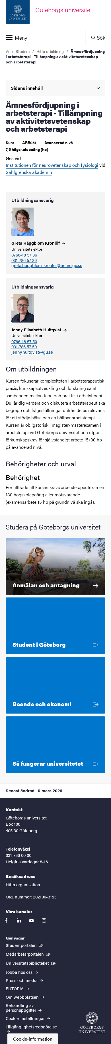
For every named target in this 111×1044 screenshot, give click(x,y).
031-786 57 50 (24, 346)
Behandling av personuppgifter (21, 1007)
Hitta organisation (23, 884)
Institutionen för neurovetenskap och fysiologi (52, 165)
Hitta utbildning (50, 51)
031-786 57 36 (24, 260)
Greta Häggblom (36, 242)
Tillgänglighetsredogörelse (31, 1027)
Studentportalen (25, 945)
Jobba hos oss (20, 972)
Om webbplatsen (23, 997)
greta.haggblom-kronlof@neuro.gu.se (46, 265)
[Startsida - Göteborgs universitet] (92, 1022)
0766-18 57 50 (24, 341)
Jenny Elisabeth (36, 329)
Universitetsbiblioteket (31, 963)
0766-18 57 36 (24, 255)
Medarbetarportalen (29, 954)
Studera (23, 51)
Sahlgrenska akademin (29, 172)
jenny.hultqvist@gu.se (32, 352)
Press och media (22, 980)
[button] (42, 37)
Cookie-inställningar (26, 1018)
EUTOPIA (15, 988)
